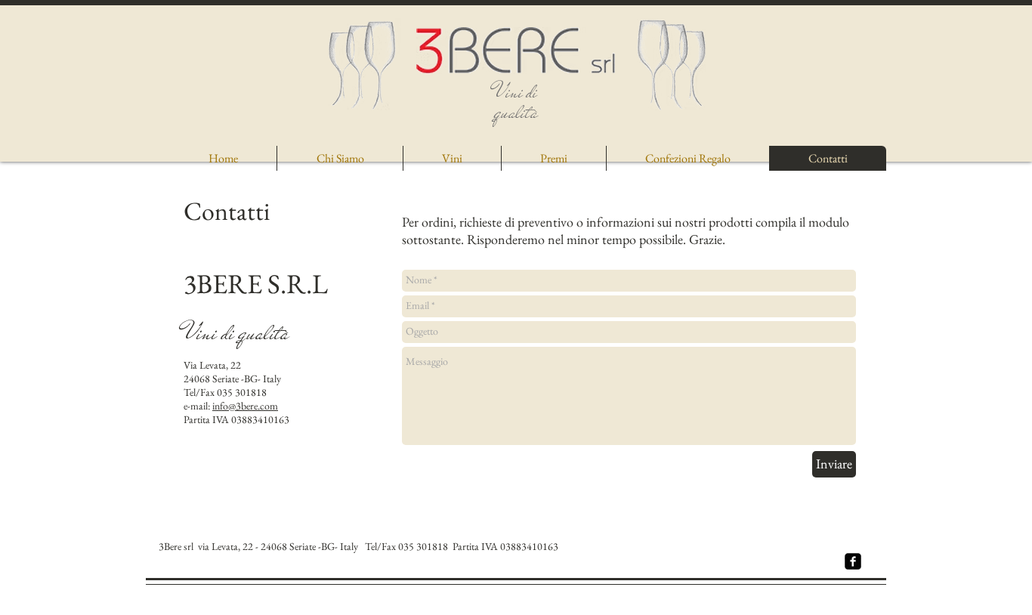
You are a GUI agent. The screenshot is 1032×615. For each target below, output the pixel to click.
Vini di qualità (516, 102)
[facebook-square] (853, 561)
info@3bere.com (245, 406)
